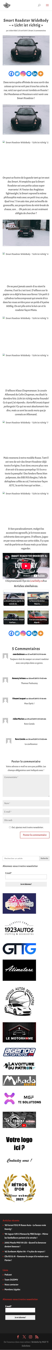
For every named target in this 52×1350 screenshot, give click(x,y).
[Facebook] (11, 73)
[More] (40, 73)
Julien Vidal (13, 30)
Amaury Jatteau (19, 678)
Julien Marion (18, 719)
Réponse (43, 669)
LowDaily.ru (36, 581)
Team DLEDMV (11, 1279)
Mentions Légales (12, 1289)
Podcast (8, 1274)
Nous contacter (11, 1284)
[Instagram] (23, 73)
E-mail (8, 873)
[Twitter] (17, 73)
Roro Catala (20, 739)
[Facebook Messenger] (29, 73)
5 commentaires (40, 30)
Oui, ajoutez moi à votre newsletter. (27, 827)
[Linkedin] (34, 73)
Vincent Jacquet (19, 698)
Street (31, 30)
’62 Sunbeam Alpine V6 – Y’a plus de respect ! (25, 1251)
